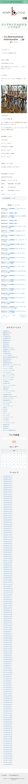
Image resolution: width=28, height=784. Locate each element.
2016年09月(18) (7, 697)
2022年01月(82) (7, 579)
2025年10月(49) (7, 494)
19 (17, 461)
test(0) (5, 411)
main (14, 315)
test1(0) (5, 409)
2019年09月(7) (7, 631)
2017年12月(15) (7, 669)
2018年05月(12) (7, 661)
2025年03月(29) (7, 508)
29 (3, 467)
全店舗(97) (6, 331)
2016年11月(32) (7, 693)
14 (25, 458)
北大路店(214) (7, 338)
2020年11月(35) (7, 605)
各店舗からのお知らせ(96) (10, 396)
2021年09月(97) (7, 586)
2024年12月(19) (7, 513)
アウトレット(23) (7, 402)
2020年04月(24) (7, 618)
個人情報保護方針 (14, 775)
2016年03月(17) (7, 708)
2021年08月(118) (8, 588)
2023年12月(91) (7, 536)
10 (10, 458)
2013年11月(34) (7, 760)
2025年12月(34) (7, 491)
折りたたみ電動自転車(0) (9, 430)
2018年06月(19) (7, 659)
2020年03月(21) (7, 620)
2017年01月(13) (7, 689)
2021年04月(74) (7, 596)
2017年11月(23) (7, 670)
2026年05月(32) (7, 481)
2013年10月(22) (7, 762)
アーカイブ (14, 472)
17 (10, 461)
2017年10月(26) (7, 672)
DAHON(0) (6, 426)
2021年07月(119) (8, 590)
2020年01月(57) (7, 624)
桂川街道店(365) (7, 359)
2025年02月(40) (7, 509)
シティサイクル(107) (8, 377)
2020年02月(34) (7, 622)
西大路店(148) (7, 340)
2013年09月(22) (7, 764)
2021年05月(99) (7, 594)
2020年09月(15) (7, 609)
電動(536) (5, 389)
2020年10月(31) (7, 607)
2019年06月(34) (7, 637)
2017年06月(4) (7, 680)
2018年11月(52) (7, 650)
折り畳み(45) (6, 383)
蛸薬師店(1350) (7, 333)
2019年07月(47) (7, 635)
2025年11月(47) (7, 493)
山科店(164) (6, 342)
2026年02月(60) (7, 487)
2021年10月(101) (8, 584)
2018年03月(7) (7, 665)
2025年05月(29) (7, 504)
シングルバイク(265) (8, 374)
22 (3, 464)
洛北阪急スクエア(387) (9, 349)
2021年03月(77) (7, 597)
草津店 (3, 194)
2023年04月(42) (7, 551)
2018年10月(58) (7, 652)
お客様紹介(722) (7, 394)
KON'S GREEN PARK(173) (10, 357)
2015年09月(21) (7, 719)
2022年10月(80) (7, 562)
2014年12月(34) (7, 736)
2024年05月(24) (7, 526)
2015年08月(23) (7, 721)
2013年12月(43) (7, 758)
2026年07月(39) (7, 478)
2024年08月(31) (7, 521)
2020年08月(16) (7, 610)
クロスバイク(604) (8, 368)
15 (3, 461)
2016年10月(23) (7, 695)
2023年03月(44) (7, 552)
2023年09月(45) (7, 541)
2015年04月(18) (7, 728)
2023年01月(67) (7, 556)
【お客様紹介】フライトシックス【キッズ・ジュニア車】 (13, 262)
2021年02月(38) (7, 599)
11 (14, 458)
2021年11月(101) (8, 582)
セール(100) (6, 404)
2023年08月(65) (7, 543)
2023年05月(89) (7, 549)
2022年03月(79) (7, 575)
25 (14, 464)
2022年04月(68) (7, 573)
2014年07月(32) (7, 745)
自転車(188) (6, 424)
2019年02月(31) (7, 644)
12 (17, 458)
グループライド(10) (8, 398)
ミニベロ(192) (7, 372)
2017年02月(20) (7, 687)
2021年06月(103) (8, 592)
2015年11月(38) (7, 715)
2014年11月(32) (7, 738)
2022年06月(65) (7, 569)
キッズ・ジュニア (11, 194)
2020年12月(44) (7, 603)
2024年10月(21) (7, 517)
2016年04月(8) (7, 706)
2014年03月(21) (7, 753)
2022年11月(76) (7, 560)
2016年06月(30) (7, 702)
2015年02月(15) (7, 732)
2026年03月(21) (7, 485)
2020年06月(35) (7, 614)
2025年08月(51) (7, 498)
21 (25, 461)
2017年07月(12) (7, 678)
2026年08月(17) (7, 476)
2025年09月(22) (7, 496)
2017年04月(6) (7, 684)
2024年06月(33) (7, 524)
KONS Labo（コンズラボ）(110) (12, 364)
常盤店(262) (6, 334)
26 (17, 464)
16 (6, 461)
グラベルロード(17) (8, 417)
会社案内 (4, 775)
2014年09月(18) (7, 742)
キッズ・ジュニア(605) (9, 385)
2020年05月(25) (7, 616)
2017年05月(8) (7, 682)
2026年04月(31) (7, 483)
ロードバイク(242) (8, 366)
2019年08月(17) (7, 633)
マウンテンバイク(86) (9, 370)
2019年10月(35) (7, 629)
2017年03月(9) (7, 685)
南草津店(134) (7, 361)
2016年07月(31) (7, 700)
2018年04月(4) (7, 663)
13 (21, 458)
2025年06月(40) (7, 502)
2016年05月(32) (7, 704)
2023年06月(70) (7, 547)
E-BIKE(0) (6, 428)
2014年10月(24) (7, 740)
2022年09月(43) (7, 564)
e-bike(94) (6, 419)
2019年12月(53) (7, 626)
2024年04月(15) (7, 528)
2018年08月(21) (7, 655)
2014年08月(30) (7, 743)
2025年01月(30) (7, 511)
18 (14, 461)
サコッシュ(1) (6, 413)
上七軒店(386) (7, 353)
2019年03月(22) (7, 642)
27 (21, 464)
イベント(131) (7, 392)
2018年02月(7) (7, 667)
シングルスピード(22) (9, 422)
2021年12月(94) (7, 581)
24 (10, 464)
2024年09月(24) (7, 519)
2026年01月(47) (7, 489)
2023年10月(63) (7, 539)
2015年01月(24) (7, 734)
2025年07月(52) (7, 500)
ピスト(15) (6, 421)
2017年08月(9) (7, 676)
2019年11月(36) (7, 627)
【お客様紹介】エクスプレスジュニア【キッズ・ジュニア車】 (13, 311)
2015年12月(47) (7, 714)
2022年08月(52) (7, 566)
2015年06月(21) (7, 725)
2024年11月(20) (7, 515)
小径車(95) (6, 381)
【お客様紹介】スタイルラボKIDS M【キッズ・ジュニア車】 (13, 216)
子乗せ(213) (6, 387)
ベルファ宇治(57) (7, 355)
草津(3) (5, 407)
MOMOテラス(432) (8, 348)
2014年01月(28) (7, 757)
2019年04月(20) (7, 640)
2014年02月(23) (7, 755)
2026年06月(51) (7, 479)
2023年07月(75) (7, 545)
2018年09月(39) (7, 654)
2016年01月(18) (7, 712)
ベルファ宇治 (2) (8, 406)
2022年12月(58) (7, 558)
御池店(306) (6, 346)
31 (10, 467)
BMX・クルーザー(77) (9, 376)
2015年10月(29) (7, 717)
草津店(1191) (6, 351)
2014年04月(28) (7, 751)
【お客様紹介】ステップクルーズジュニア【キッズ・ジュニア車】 (13, 307)
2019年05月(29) (7, 639)
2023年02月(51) (7, 554)
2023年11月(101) (8, 537)
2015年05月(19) (7, 727)
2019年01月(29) (7, 646)
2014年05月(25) (7, 749)
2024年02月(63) (7, 532)
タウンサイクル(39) (8, 379)
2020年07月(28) (7, 612)
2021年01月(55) (7, 601)
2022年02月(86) (7, 577)
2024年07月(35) (7, 522)
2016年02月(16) (7, 710)
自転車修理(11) (7, 400)
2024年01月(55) (7, 534)
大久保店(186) (7, 336)
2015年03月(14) (7, 730)
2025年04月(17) (7, 506)
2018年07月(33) (7, 657)
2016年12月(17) (7, 691)
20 (21, 461)
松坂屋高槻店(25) (7, 362)
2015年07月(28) (7, 723)
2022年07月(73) (7, 567)
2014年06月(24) (7, 747)
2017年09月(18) (7, 674)
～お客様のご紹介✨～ (14, 213)
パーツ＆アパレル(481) (9, 391)
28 (25, 464)
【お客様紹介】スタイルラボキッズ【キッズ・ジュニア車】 (13, 280)
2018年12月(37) (7, 648)
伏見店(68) (6, 344)
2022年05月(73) (7, 571)
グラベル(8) (6, 415)
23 (6, 464)
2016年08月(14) (7, 698)
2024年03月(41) (7, 530)
